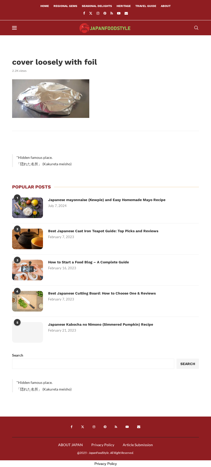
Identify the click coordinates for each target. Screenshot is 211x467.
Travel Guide (145, 6)
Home (44, 6)
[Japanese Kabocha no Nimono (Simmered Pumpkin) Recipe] (27, 332)
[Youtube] (118, 13)
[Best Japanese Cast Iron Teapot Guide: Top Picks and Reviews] (27, 239)
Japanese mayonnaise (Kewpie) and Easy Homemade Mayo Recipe (106, 200)
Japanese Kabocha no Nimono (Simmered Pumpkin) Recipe (100, 324)
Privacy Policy (102, 445)
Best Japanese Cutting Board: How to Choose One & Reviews (102, 293)
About (166, 6)
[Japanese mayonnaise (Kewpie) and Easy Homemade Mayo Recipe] (27, 207)
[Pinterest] (104, 13)
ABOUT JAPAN (70, 445)
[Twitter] (90, 13)
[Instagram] (97, 13)
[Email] (126, 13)
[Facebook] (84, 13)
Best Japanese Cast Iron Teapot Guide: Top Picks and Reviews (103, 231)
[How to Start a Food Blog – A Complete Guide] (27, 270)
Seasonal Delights (97, 6)
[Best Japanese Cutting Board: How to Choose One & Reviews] (27, 301)
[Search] (196, 27)
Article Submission (138, 445)
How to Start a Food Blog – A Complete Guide (88, 262)
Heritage (124, 6)
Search (17, 355)
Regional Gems (65, 6)
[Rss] (111, 13)
